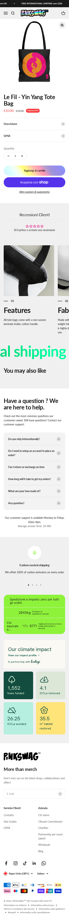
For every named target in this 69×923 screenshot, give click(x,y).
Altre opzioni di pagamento (34, 191)
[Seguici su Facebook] (6, 863)
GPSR (7, 827)
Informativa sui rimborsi (15, 905)
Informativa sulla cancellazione (35, 912)
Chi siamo (43, 815)
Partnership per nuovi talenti (50, 836)
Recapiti (12, 912)
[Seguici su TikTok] (24, 863)
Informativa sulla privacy (42, 905)
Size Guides (10, 821)
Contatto (9, 815)
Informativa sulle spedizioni (52, 908)
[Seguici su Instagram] (15, 863)
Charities (43, 827)
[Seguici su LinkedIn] (34, 863)
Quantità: (9, 148)
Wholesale (44, 844)
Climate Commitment (50, 821)
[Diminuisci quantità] (8, 156)
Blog (40, 851)
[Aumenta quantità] (22, 156)
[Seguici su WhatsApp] (43, 863)
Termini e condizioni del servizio (19, 908)
